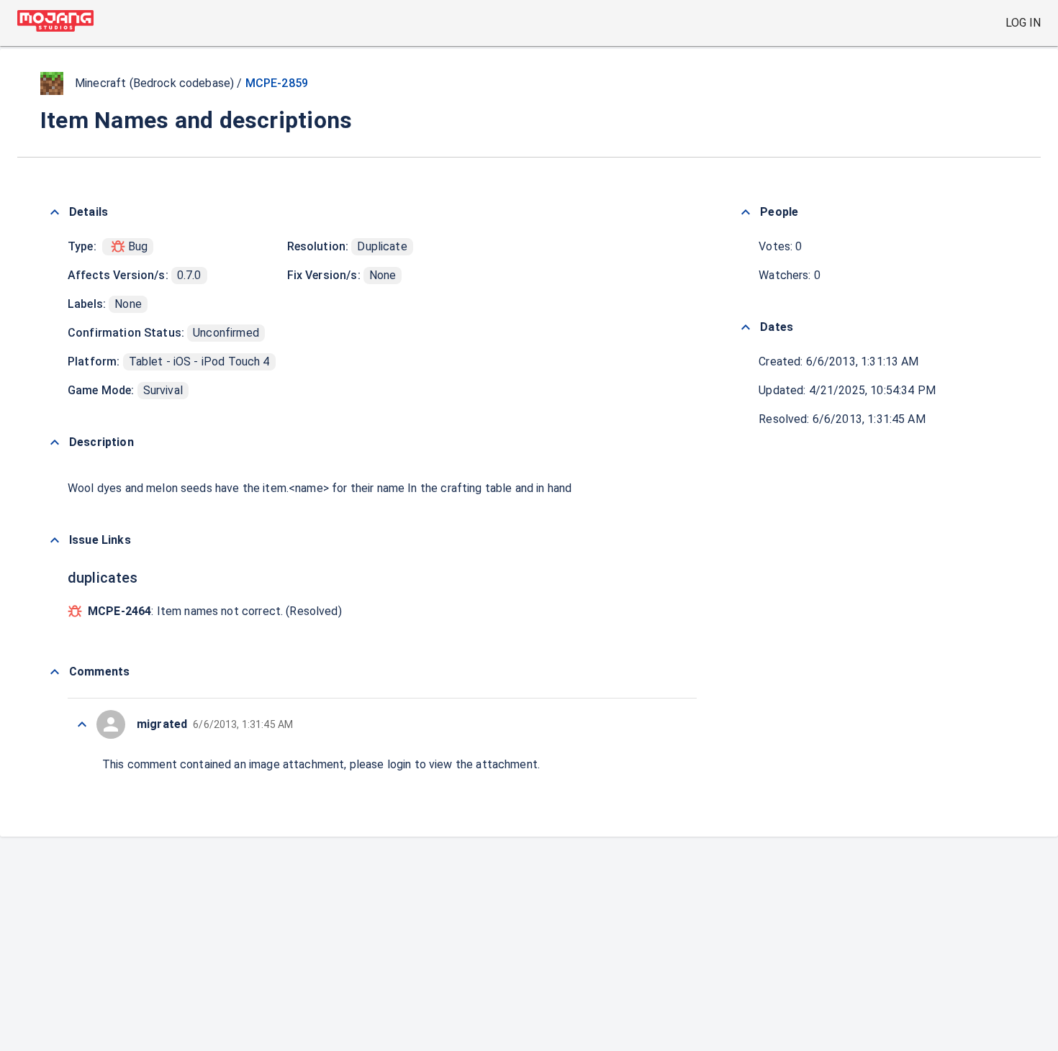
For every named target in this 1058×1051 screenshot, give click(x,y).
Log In (1023, 22)
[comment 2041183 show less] (82, 724)
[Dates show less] (745, 327)
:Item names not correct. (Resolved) (215, 611)
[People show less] (745, 212)
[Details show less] (54, 212)
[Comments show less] (54, 672)
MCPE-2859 (276, 83)
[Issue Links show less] (54, 540)
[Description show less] (54, 442)
